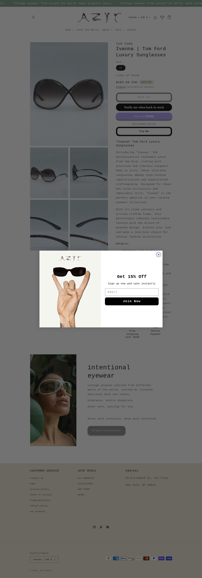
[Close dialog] (158, 254)
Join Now (132, 301)
